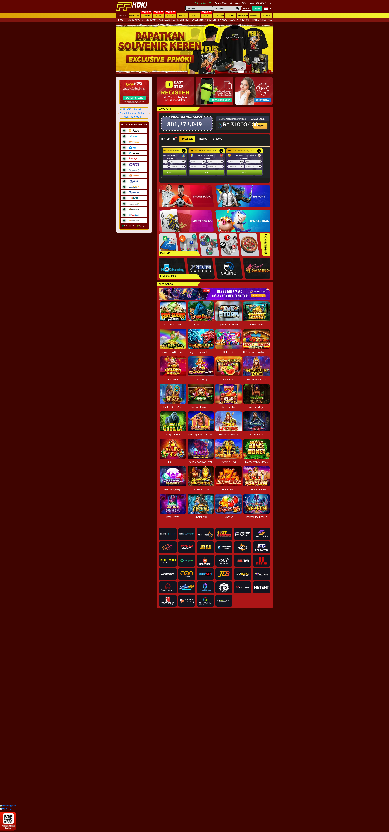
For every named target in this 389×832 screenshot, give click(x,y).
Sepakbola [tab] (187, 138)
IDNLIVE (170, 16)
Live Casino (219, 16)
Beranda (122, 16)
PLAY (169, 173)
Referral (254, 16)
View (260, 123)
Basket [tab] (203, 138)
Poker (194, 16)
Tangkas (230, 16)
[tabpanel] (216, 162)
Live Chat (222, 3)
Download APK (204, 3)
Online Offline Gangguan (135, 226)
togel (206, 16)
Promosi (266, 16)
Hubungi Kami (239, 3)
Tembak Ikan (242, 16)
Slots (158, 16)
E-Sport (146, 16)
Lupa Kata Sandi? (258, 3)
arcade (182, 16)
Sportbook (134, 16)
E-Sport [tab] (217, 138)
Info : (120, 19)
